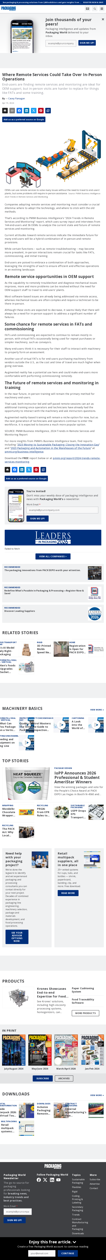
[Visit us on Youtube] (58, 1179)
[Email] (12, 110)
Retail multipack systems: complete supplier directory (7, 1128)
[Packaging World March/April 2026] (66, 1050)
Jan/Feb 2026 (92, 1068)
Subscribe (42, 1078)
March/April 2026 (66, 1068)
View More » (97, 709)
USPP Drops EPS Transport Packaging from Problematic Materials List (78, 814)
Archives (64, 1078)
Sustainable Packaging (78, 806)
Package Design (63, 768)
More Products (85, 1013)
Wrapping (7, 805)
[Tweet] (33, 110)
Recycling (42, 805)
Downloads (44, 1103)
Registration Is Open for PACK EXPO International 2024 (77, 649)
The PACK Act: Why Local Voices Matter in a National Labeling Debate (9, 832)
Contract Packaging (71, 1104)
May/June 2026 (40, 1068)
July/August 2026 (13, 1068)
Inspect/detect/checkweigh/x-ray (36, 719)
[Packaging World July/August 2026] (14, 1050)
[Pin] (41, 110)
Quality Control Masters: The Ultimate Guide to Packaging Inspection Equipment (35, 727)
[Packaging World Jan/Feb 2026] (92, 1050)
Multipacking (9, 1121)
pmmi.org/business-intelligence (24, 451)
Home (72, 642)
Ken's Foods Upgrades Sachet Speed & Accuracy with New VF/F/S (7, 669)
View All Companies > (53, 556)
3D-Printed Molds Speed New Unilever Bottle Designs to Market (44, 649)
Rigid (40, 642)
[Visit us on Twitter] (45, 1179)
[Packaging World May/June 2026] (40, 1050)
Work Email (33, 504)
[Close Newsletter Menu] (103, 19)
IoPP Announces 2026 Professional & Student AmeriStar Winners (77, 777)
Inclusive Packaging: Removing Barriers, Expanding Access (44, 1110)
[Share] (19, 110)
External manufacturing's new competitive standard (75, 1112)
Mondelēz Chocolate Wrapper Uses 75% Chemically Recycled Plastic (9, 812)
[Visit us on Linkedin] (52, 1179)
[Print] (5, 110)
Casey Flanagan (16, 98)
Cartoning (78, 718)
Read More (68, 893)
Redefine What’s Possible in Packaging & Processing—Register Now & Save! (44, 592)
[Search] (94, 8)
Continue (67, 1253)
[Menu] (102, 8)
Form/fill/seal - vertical (8, 661)
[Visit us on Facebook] (39, 1179)
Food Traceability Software (83, 1001)
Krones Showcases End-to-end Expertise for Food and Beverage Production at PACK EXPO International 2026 (52, 992)
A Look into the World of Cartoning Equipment (78, 725)
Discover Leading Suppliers (19, 611)
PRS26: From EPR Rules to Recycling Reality (43, 812)
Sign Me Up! (87, 42)
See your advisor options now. (16, 937)
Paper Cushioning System (83, 990)
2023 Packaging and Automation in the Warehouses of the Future (51, 448)
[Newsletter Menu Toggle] (87, 8)
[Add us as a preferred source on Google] (48, 110)
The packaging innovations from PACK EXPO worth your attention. (42, 570)
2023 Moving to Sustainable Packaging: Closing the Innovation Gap (58, 444)
